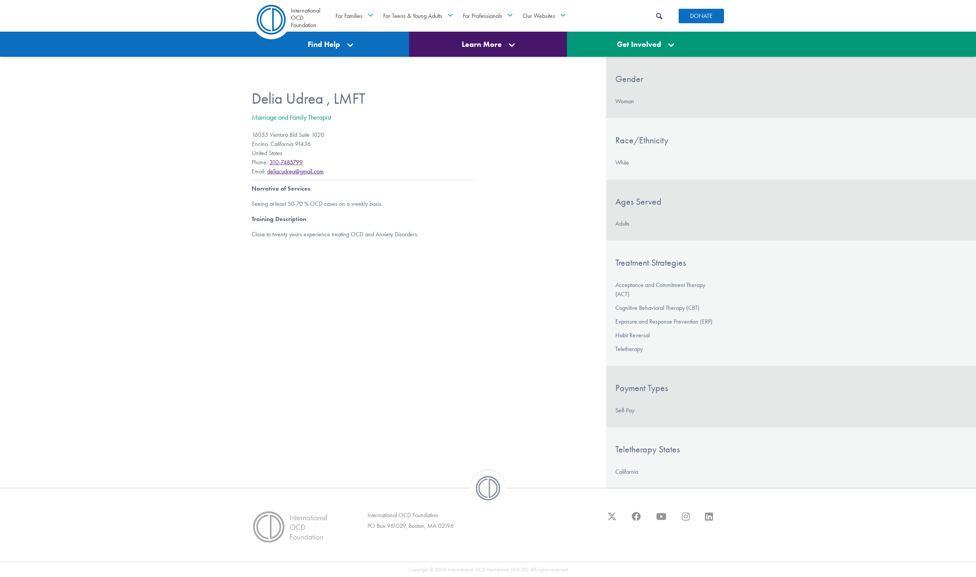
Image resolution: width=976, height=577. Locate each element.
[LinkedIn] (709, 520)
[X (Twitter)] (611, 520)
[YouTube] (661, 520)
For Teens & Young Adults (412, 15)
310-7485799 (286, 162)
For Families (349, 15)
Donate (701, 15)
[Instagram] (686, 520)
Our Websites (539, 15)
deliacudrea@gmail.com (295, 171)
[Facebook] (636, 520)
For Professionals (482, 15)
